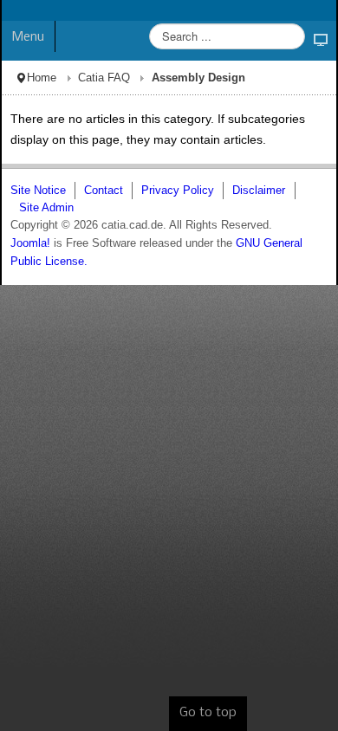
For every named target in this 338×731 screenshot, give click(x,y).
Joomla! (30, 243)
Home (41, 78)
